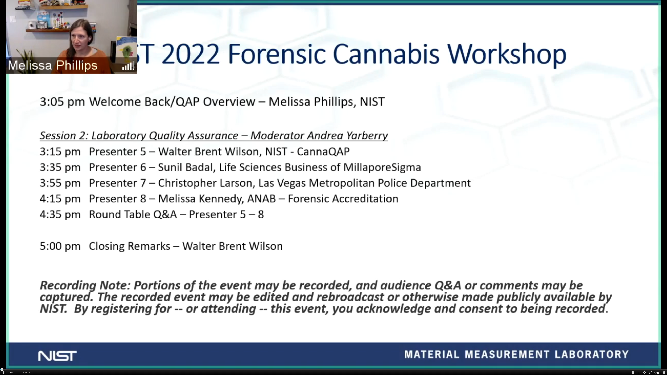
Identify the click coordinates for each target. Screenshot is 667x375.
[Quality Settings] (645, 372)
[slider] (333, 369)
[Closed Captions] (633, 372)
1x (638, 372)
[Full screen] (650, 372)
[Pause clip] (4, 372)
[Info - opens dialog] (664, 372)
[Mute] (11, 372)
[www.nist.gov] (657, 372)
